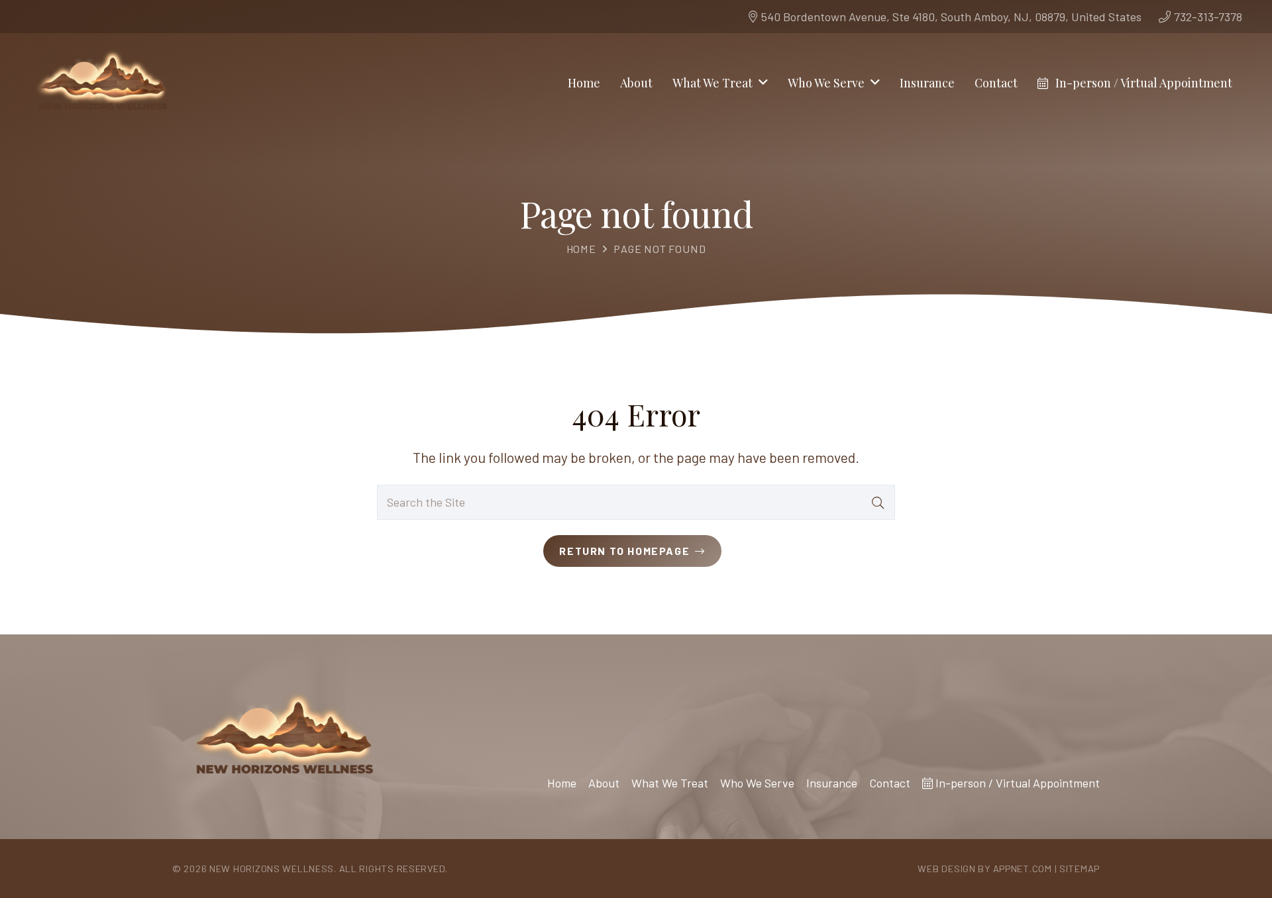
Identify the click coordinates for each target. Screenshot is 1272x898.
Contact (889, 782)
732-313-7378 (1208, 16)
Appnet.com (1022, 868)
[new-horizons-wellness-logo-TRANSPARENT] (102, 83)
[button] (763, 82)
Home (581, 248)
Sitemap (1079, 868)
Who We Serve (757, 782)
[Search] (877, 502)
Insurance (831, 782)
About (603, 782)
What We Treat (669, 782)
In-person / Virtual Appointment (1016, 782)
